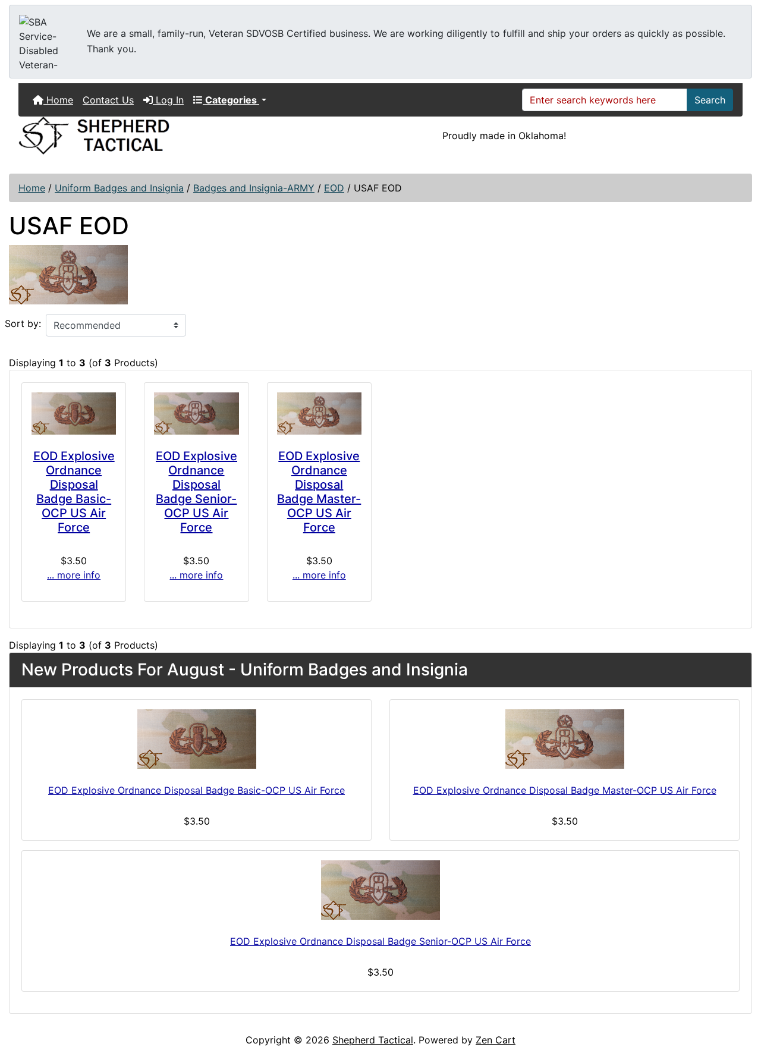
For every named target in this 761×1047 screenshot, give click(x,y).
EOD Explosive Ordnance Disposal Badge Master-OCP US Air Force (319, 491)
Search (709, 100)
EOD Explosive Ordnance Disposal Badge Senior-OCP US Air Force (196, 491)
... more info (73, 575)
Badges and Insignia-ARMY (254, 188)
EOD (334, 188)
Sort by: (23, 323)
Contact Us (108, 100)
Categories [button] (231, 100)
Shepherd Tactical (372, 1040)
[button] (739, 988)
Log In (168, 100)
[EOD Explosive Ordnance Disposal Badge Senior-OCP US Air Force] (196, 413)
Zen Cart (495, 1040)
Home (58, 100)
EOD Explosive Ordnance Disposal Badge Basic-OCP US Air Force (74, 491)
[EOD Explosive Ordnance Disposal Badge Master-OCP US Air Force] (319, 413)
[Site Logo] (133, 136)
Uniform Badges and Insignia (119, 188)
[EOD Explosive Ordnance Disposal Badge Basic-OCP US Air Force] (74, 413)
